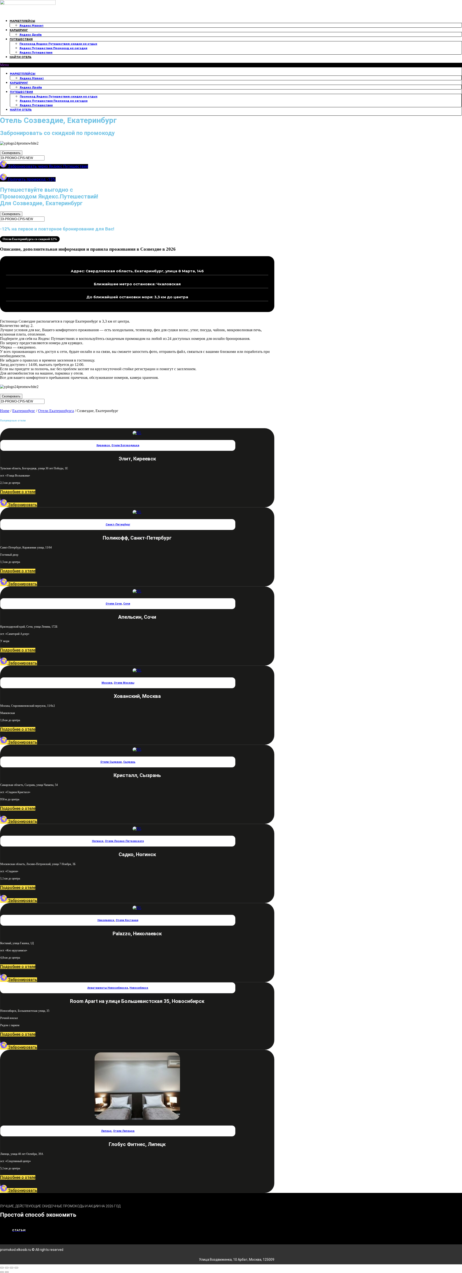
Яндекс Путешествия (35, 52)
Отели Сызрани (111, 762)
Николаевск (105, 920)
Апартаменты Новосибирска (107, 987)
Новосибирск (138, 987)
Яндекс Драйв (30, 34)
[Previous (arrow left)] (2, 1272)
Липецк (106, 1131)
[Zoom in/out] (16, 1267)
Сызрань (129, 762)
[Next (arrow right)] (7, 1272)
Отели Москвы (124, 682)
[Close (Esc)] (2, 1267)
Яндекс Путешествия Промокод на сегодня (53, 48)
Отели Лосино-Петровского (124, 841)
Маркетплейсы (22, 21)
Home (4, 411)
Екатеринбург (23, 411)
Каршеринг (19, 30)
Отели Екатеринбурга (56, 411)
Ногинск (97, 841)
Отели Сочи (114, 603)
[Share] (7, 1267)
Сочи (126, 603)
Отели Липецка (124, 1131)
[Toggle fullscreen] (11, 1267)
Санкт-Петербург (118, 524)
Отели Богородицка (125, 445)
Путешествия (21, 39)
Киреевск (103, 445)
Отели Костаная (127, 920)
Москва (107, 682)
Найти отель (21, 57)
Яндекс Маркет (31, 25)
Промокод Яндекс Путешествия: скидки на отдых (58, 43)
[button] (231, 65)
